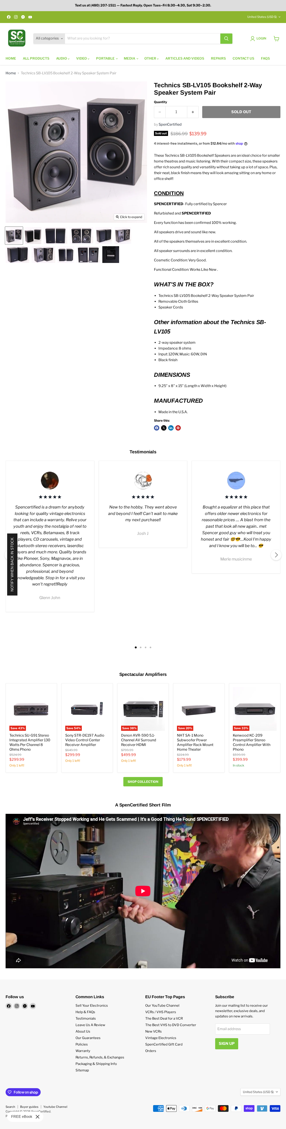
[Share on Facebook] (156, 428)
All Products (36, 58)
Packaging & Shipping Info (96, 1064)
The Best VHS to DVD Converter (170, 1025)
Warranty (83, 1051)
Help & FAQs (85, 1012)
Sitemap (82, 1070)
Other (150, 58)
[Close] (37, 1117)
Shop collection (143, 781)
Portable (105, 58)
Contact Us (243, 58)
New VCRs (153, 1031)
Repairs (218, 58)
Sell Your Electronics (92, 1006)
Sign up (227, 1043)
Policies (82, 1044)
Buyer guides (29, 1106)
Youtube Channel (55, 1106)
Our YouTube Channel (162, 1006)
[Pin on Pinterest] (178, 428)
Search (10, 1106)
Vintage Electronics (160, 1038)
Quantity (160, 102)
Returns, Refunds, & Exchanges (100, 1057)
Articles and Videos (184, 58)
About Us (83, 1031)
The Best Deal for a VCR (164, 1019)
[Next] (276, 555)
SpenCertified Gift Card (164, 1044)
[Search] (226, 38)
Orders (150, 1051)
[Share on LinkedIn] (171, 428)
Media (130, 58)
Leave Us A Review (90, 1025)
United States (262, 17)
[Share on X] (163, 428)
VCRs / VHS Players (160, 1012)
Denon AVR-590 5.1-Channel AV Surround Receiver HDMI (138, 740)
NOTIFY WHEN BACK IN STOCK (12, 564)
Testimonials (86, 1019)
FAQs (265, 58)
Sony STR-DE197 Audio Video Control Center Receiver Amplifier (84, 740)
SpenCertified (170, 124)
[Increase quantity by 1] (193, 112)
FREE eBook (21, 1117)
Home (11, 58)
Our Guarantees (88, 1038)
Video (82, 58)
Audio (62, 58)
